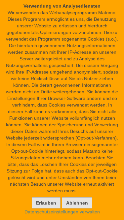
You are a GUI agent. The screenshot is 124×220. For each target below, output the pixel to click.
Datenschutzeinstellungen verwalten (62, 211)
